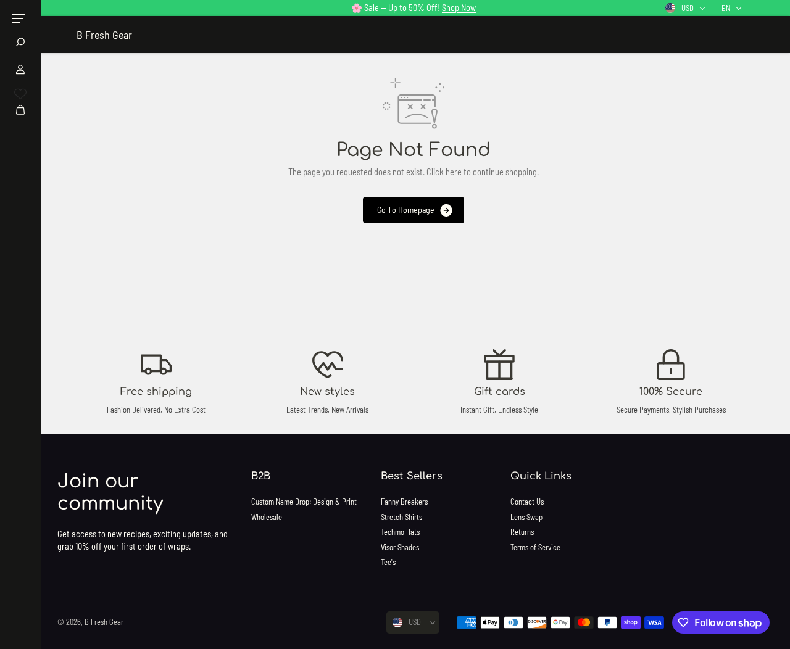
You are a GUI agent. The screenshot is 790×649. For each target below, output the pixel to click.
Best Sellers (412, 476)
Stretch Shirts (401, 517)
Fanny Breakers (404, 501)
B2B (260, 476)
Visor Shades (400, 547)
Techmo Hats (400, 532)
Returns (522, 532)
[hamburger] (18, 18)
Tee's (388, 562)
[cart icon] (20, 110)
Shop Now (459, 7)
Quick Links (541, 476)
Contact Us (527, 501)
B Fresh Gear (104, 622)
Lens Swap (526, 517)
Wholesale (266, 517)
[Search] (20, 42)
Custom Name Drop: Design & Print (304, 501)
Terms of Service (535, 547)
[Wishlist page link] (20, 94)
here (454, 172)
